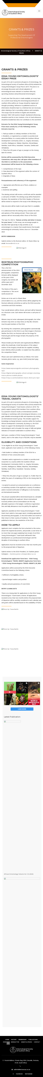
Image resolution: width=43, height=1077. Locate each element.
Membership (22, 1039)
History (13, 1039)
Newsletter (15, 1042)
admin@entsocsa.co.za (22, 1069)
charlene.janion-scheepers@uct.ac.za (23, 554)
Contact (37, 1042)
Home (7, 1039)
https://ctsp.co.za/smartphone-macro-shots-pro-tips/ (21, 378)
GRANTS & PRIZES (26, 1042)
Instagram (28, 1074)
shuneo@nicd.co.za (12, 243)
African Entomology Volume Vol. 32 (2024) (18, 874)
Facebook (19, 1074)
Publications (33, 1039)
